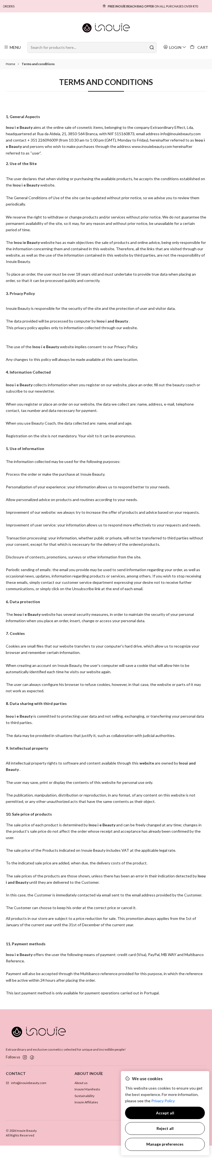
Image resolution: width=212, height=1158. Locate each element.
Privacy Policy (163, 1100)
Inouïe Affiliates (86, 1102)
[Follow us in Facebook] (32, 1057)
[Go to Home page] (106, 28)
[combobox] (91, 47)
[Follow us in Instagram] (24, 1057)
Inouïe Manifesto (87, 1089)
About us (81, 1083)
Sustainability (84, 1096)
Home (10, 64)
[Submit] (152, 47)
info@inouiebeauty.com (28, 1083)
